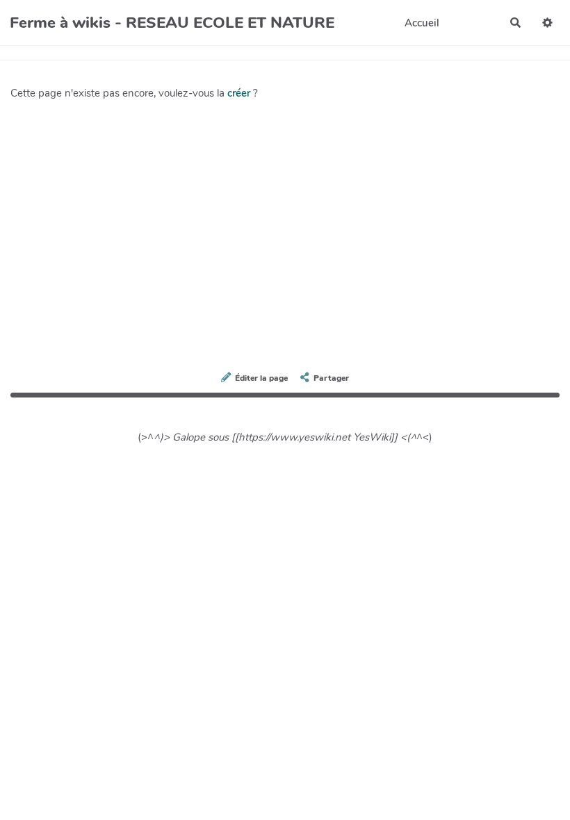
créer (238, 93)
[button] (548, 22)
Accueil (422, 23)
